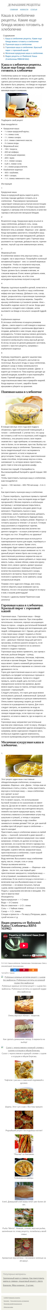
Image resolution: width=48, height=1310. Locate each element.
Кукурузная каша (18, 966)
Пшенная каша (25, 963)
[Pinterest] (24, 970)
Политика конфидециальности (13, 1304)
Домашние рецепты (24, 5)
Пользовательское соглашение (19, 1301)
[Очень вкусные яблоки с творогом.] (24, 1012)
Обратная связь (8, 1307)
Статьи (34, 9)
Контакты (6, 1301)
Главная (14, 9)
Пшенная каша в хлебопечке (18, 44)
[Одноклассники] (33, 970)
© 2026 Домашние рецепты (12, 1298)
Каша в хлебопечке (14, 963)
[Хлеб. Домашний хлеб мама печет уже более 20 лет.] (24, 1198)
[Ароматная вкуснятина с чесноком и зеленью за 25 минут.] (24, 1255)
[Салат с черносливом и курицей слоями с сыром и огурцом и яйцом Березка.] (24, 1050)
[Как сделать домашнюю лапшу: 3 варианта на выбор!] (24, 1036)
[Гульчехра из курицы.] (24, 1175)
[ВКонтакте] (14, 970)
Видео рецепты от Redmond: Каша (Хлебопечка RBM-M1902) (21, 57)
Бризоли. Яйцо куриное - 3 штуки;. (18, 1285)
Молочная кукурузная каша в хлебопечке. (24, 53)
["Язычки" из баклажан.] (24, 1151)
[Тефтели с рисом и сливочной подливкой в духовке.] (24, 1077)
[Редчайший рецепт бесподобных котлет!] (24, 1127)
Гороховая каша (36, 963)
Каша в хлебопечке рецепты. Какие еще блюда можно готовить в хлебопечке (23, 40)
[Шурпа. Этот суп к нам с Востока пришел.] (24, 1103)
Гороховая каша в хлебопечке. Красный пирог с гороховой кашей (23, 49)
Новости (24, 9)
